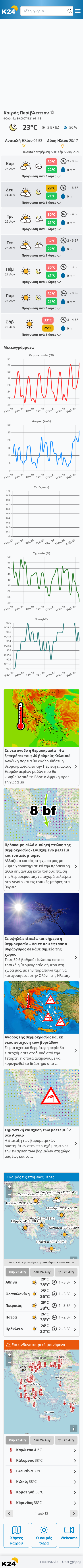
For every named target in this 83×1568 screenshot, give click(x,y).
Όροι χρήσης (71, 1562)
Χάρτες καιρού (16, 1540)
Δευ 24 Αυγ (41, 1272)
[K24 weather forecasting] (10, 9)
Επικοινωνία (49, 1562)
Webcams (69, 1537)
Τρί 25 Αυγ (66, 1272)
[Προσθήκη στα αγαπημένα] (52, 112)
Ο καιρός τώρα (44, 1540)
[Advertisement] (41, 66)
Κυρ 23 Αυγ (17, 1272)
